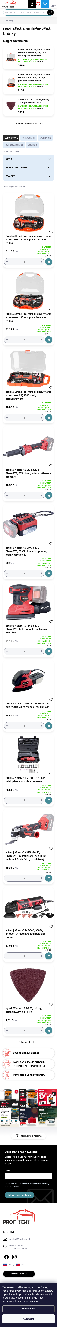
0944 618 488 (18, 1247)
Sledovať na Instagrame (31, 1136)
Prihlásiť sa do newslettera (19, 1195)
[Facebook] (6, 1256)
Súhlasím (28, 1318)
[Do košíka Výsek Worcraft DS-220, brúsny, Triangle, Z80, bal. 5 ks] (48, 1030)
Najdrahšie (45, 138)
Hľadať (51, 12)
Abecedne (32, 145)
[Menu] (53, 4)
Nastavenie (28, 1308)
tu (36, 1301)
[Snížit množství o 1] (6, 261)
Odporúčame (11, 138)
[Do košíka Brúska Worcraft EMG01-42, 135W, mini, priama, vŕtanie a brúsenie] (48, 800)
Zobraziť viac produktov (28, 124)
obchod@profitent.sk (20, 1239)
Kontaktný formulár (19, 1274)
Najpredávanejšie (14, 145)
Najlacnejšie (28, 138)
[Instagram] (14, 1256)
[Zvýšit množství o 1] (41, 261)
